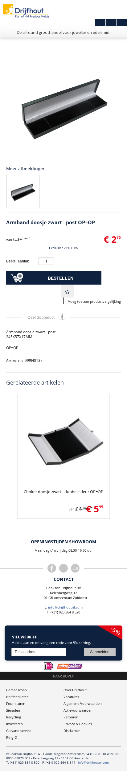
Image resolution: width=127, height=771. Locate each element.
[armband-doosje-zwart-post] (63, 105)
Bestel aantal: (17, 261)
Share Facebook (62, 317)
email (75, 568)
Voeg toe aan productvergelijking (94, 301)
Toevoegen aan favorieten (67, 291)
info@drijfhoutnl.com (65, 607)
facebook (51, 568)
